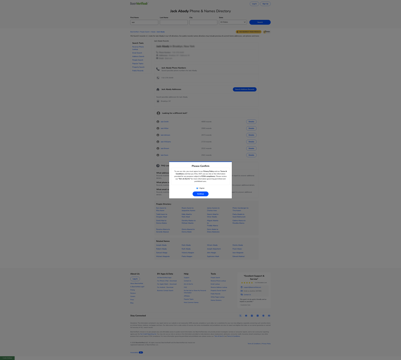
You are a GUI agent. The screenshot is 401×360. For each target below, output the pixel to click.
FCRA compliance (208, 176)
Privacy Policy (208, 171)
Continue (200, 194)
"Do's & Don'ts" (184, 179)
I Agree (201, 188)
